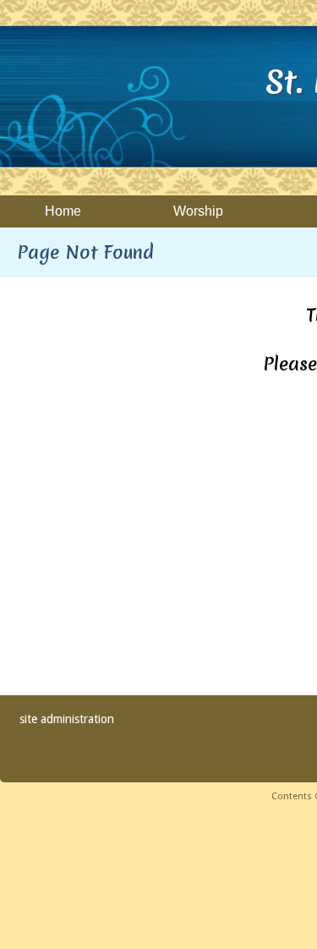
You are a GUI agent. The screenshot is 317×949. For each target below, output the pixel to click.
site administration (66, 719)
